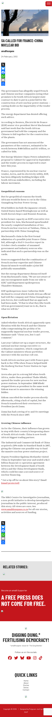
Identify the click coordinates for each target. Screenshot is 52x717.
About (26, 683)
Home (26, 680)
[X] (24, 65)
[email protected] (10, 483)
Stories (26, 685)
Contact (26, 690)
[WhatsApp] (24, 76)
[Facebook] (24, 72)
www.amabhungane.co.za (14, 509)
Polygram (32, 709)
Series (26, 687)
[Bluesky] (24, 68)
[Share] (24, 84)
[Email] (24, 80)
